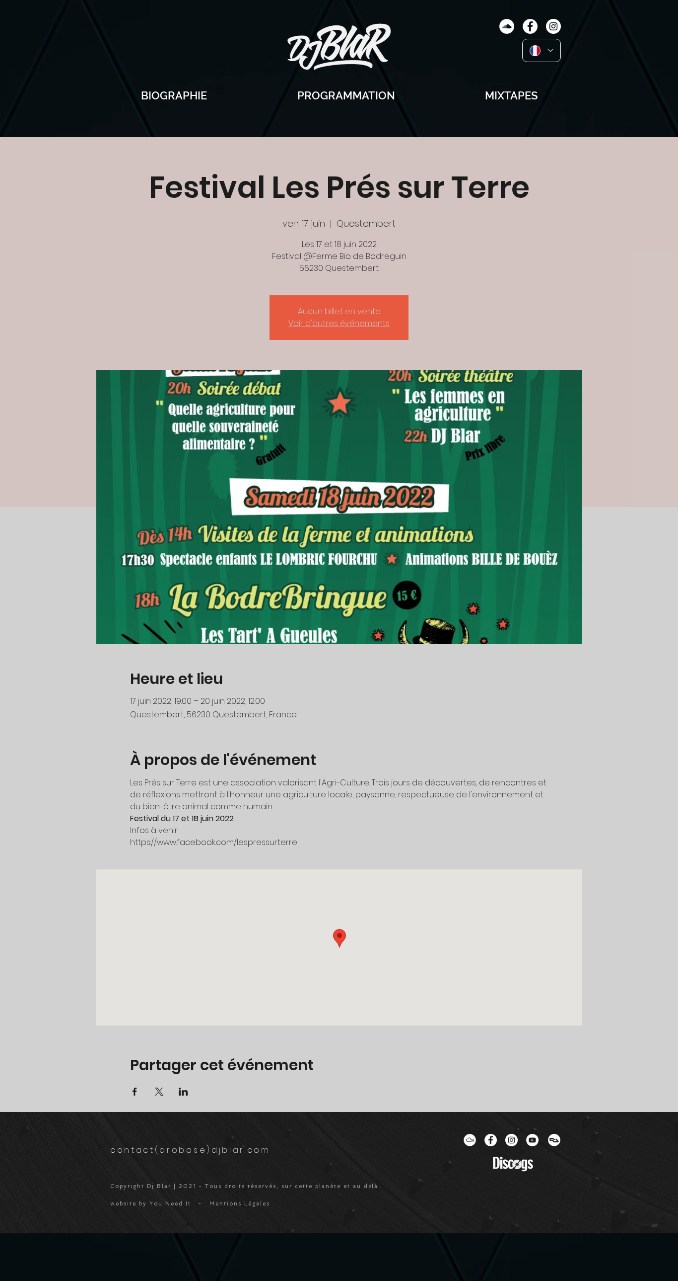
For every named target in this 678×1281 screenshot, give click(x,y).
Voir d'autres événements (339, 323)
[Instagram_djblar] (511, 1140)
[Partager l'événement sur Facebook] (134, 1092)
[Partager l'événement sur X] (159, 1092)
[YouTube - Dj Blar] (532, 1140)
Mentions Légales (239, 1203)
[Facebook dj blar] (490, 1140)
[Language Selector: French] (541, 50)
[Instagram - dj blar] (553, 26)
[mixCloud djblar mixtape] (506, 26)
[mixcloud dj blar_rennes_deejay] (470, 1140)
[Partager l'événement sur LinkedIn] (183, 1092)
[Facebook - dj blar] (530, 26)
